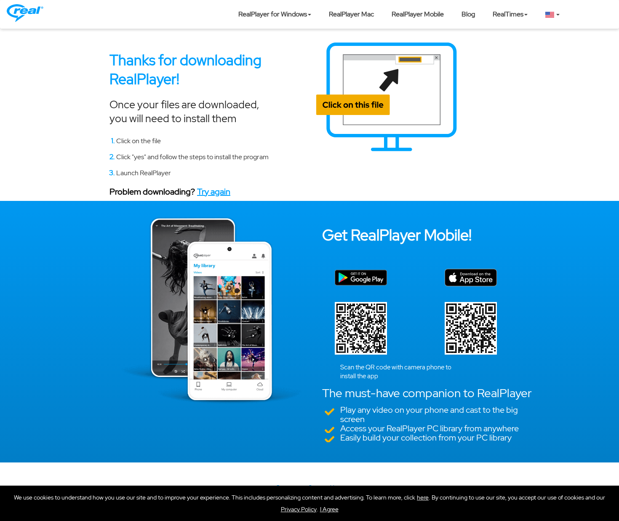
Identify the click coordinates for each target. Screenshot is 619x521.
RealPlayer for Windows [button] (272, 14)
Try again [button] (213, 191)
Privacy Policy (299, 509)
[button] (329, 509)
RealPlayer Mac (351, 14)
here (423, 497)
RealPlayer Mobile (418, 14)
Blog (468, 14)
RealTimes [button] (508, 14)
